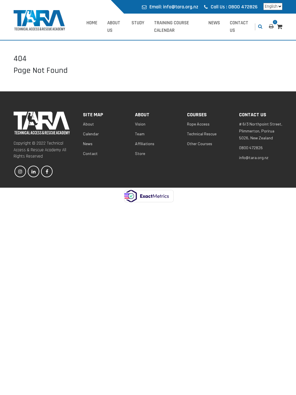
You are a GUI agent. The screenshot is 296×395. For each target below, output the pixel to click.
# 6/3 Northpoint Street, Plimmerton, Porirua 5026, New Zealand (260, 130)
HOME (91, 23)
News (87, 143)
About (88, 123)
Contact (90, 153)
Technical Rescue (202, 133)
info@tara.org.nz (253, 157)
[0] (279, 27)
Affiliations (144, 143)
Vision (140, 123)
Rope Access (198, 123)
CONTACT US (239, 27)
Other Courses (199, 143)
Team (140, 133)
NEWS (214, 23)
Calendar (91, 133)
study (138, 23)
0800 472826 (251, 147)
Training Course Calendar (171, 27)
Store (140, 153)
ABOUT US (113, 27)
